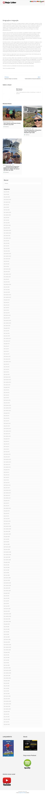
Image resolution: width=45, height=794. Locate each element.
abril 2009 (7, 541)
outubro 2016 (7, 359)
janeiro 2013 (7, 456)
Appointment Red (22, 792)
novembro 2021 (8, 274)
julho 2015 (7, 389)
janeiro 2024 (7, 227)
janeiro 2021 (7, 281)
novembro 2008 (8, 554)
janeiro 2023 (7, 250)
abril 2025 (7, 207)
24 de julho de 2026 (8, 121)
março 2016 (7, 374)
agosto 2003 (7, 711)
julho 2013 (7, 441)
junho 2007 (7, 598)
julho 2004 (7, 683)
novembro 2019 (8, 297)
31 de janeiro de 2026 (8, 165)
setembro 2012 (8, 467)
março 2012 (7, 482)
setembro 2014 (8, 410)
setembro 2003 (8, 708)
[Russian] (42, 1)
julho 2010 (7, 513)
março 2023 (7, 248)
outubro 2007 (7, 588)
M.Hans (7, 126)
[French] (36, 1)
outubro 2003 (7, 706)
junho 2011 (7, 505)
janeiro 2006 (7, 642)
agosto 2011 (7, 500)
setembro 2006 (8, 621)
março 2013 (7, 451)
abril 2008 (7, 572)
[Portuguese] (40, 1)
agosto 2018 (7, 328)
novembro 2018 (8, 323)
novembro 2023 (8, 232)
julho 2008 (7, 564)
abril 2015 (7, 397)
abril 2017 (7, 351)
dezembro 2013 (8, 428)
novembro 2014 (8, 407)
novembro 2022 (8, 256)
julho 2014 (7, 415)
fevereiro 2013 (7, 454)
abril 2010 (7, 516)
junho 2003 (7, 716)
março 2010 (7, 518)
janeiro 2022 (7, 271)
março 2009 (7, 544)
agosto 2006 (7, 624)
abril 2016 (7, 371)
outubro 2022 (7, 258)
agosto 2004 (7, 680)
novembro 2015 (8, 382)
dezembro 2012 (8, 459)
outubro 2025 (7, 202)
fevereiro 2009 (7, 546)
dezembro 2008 (8, 552)
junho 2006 (7, 629)
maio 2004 (7, 688)
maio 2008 (7, 570)
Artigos (7, 11)
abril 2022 (7, 266)
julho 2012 (7, 472)
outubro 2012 (7, 464)
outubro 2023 (7, 235)
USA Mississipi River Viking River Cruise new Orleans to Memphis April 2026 (32, 131)
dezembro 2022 (8, 253)
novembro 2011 (8, 492)
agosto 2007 (7, 593)
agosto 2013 (7, 438)
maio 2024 (7, 220)
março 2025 (7, 209)
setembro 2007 (8, 590)
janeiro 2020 (7, 292)
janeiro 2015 (7, 402)
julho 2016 (7, 364)
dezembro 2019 (8, 294)
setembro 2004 (8, 678)
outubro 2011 (7, 495)
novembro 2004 (8, 672)
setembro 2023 (8, 238)
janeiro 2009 (7, 549)
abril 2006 (7, 634)
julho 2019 (7, 302)
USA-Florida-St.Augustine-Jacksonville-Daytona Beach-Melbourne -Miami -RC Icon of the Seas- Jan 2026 (11, 168)
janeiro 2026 (7, 196)
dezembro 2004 (8, 670)
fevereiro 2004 (7, 696)
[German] (37, 1)
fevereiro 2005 (7, 667)
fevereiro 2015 (7, 400)
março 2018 (7, 333)
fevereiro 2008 (7, 577)
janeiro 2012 (7, 487)
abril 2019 (7, 310)
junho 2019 (7, 305)
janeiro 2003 (7, 719)
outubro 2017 (7, 341)
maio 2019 (7, 307)
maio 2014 (7, 420)
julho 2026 (7, 191)
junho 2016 (7, 366)
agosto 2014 (7, 413)
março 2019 (7, 312)
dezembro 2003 (8, 701)
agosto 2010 (7, 510)
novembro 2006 (8, 616)
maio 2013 (7, 446)
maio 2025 (7, 204)
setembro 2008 (8, 559)
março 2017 (7, 353)
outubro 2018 (7, 325)
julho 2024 (7, 217)
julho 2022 (7, 261)
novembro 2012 (8, 461)
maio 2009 (7, 539)
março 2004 (7, 693)
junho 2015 (7, 392)
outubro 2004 (7, 675)
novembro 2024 (8, 212)
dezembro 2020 (8, 284)
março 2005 (7, 665)
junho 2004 (7, 685)
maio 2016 (7, 369)
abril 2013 (7, 449)
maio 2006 (7, 631)
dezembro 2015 (8, 379)
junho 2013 (7, 443)
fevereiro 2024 (7, 225)
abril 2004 (7, 690)
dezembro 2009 (8, 526)
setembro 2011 (8, 497)
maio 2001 (7, 721)
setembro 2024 (8, 214)
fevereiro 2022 (7, 269)
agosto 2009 (7, 536)
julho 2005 (7, 654)
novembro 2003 (8, 703)
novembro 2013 (8, 431)
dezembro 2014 (8, 405)
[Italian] (39, 1)
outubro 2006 (7, 618)
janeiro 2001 (7, 724)
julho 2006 (7, 626)
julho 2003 (7, 714)
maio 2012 (7, 477)
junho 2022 (7, 263)
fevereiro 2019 (7, 315)
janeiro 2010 (7, 523)
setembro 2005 (8, 649)
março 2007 (7, 606)
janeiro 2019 (7, 317)
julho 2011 (7, 503)
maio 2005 (7, 660)
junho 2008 (7, 567)
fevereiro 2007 (7, 608)
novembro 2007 (8, 585)
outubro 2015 (7, 384)
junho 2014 (7, 418)
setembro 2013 (8, 436)
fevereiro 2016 (7, 377)
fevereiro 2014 (7, 423)
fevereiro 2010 (7, 521)
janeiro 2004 (7, 698)
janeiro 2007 (7, 611)
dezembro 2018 (8, 320)
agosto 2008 (7, 562)
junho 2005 (7, 657)
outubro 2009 (7, 531)
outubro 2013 (7, 433)
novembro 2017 (8, 338)
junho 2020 (7, 287)
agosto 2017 (7, 343)
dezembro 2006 (8, 613)
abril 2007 (7, 603)
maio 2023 (7, 245)
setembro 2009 (8, 534)
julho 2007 (7, 595)
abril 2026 (7, 194)
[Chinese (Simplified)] (32, 1)
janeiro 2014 (7, 425)
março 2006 (7, 636)
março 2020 (7, 289)
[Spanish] (43, 1)
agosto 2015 (7, 387)
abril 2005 (7, 662)
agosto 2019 (7, 299)
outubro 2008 (7, 557)
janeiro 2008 (7, 580)
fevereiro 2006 (7, 639)
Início (4, 11)
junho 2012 (7, 474)
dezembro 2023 (8, 230)
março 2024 (7, 222)
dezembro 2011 (8, 490)
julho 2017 (7, 346)
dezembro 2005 (8, 644)
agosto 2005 (7, 652)
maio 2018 (7, 330)
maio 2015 (7, 395)
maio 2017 (7, 348)
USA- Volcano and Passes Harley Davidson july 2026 (12, 124)
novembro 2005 (8, 647)
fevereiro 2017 (7, 356)
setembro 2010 (8, 508)
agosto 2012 (7, 469)
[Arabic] (30, 1)
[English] (35, 1)
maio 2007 (7, 600)
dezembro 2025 (8, 199)
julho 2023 (7, 240)
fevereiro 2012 (7, 485)
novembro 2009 (8, 528)
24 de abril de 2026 (28, 128)
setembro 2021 (8, 276)
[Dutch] (33, 1)
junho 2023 (7, 243)
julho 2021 (7, 279)
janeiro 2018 (7, 335)
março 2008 (7, 575)
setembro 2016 (8, 361)
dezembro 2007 (8, 582)
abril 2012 (7, 479)
